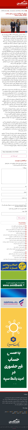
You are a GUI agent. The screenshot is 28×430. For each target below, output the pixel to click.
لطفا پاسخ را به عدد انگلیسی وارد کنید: (18, 208)
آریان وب (14, 428)
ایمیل (25, 192)
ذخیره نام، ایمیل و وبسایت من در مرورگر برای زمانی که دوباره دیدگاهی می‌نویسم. (14, 206)
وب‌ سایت (24, 198)
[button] (27, 7)
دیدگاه (25, 168)
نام (26, 186)
